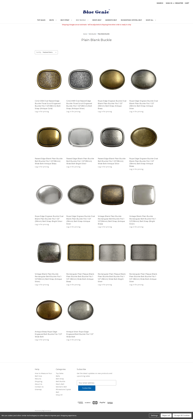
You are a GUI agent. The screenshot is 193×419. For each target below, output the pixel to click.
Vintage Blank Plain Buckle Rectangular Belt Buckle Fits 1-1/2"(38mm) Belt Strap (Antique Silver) (48, 278)
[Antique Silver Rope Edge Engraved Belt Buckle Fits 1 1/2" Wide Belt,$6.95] (81, 310)
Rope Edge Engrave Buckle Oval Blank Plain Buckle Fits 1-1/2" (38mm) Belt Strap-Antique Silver (143, 105)
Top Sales (41, 20)
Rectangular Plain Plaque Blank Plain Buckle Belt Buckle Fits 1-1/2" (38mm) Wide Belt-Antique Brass (80, 278)
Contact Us (39, 387)
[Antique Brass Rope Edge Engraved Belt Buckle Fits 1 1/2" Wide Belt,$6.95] (49, 310)
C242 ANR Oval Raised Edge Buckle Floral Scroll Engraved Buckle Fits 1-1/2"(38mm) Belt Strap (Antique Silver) (79, 105)
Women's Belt (111, 20)
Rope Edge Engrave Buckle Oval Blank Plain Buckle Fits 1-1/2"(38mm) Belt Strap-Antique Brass (143, 162)
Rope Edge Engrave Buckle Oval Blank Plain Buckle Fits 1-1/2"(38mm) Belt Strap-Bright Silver (49, 218)
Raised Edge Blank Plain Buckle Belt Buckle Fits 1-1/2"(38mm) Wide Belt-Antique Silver (112, 161)
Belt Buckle (81, 20)
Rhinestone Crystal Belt (131, 20)
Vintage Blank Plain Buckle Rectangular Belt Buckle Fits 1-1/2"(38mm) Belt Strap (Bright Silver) (142, 220)
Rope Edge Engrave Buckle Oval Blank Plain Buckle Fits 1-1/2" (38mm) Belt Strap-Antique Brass (112, 105)
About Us (38, 384)
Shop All (150, 20)
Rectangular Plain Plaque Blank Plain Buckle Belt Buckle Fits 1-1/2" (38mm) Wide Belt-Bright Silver (112, 278)
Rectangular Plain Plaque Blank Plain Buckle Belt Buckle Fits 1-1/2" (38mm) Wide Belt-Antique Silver (143, 278)
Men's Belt (96, 20)
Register (179, 3)
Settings (154, 415)
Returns (38, 379)
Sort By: (38, 52)
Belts (51, 20)
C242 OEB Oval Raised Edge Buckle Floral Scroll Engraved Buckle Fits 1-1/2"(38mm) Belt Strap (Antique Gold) (47, 105)
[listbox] (50, 52)
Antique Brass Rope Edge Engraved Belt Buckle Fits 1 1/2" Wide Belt (48, 334)
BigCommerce (46, 410)
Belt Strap (65, 20)
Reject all (166, 415)
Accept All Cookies (182, 415)
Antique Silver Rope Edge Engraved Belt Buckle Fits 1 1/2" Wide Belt (79, 334)
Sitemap (38, 389)
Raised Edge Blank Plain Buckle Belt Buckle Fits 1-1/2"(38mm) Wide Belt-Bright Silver (80, 161)
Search (160, 3)
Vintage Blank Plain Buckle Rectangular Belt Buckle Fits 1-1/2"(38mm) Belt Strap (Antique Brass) (111, 220)
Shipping (38, 381)
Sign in (169, 3)
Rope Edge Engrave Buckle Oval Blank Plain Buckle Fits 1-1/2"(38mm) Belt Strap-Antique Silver (80, 220)
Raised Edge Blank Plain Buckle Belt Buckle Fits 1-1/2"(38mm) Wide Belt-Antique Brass (49, 161)
